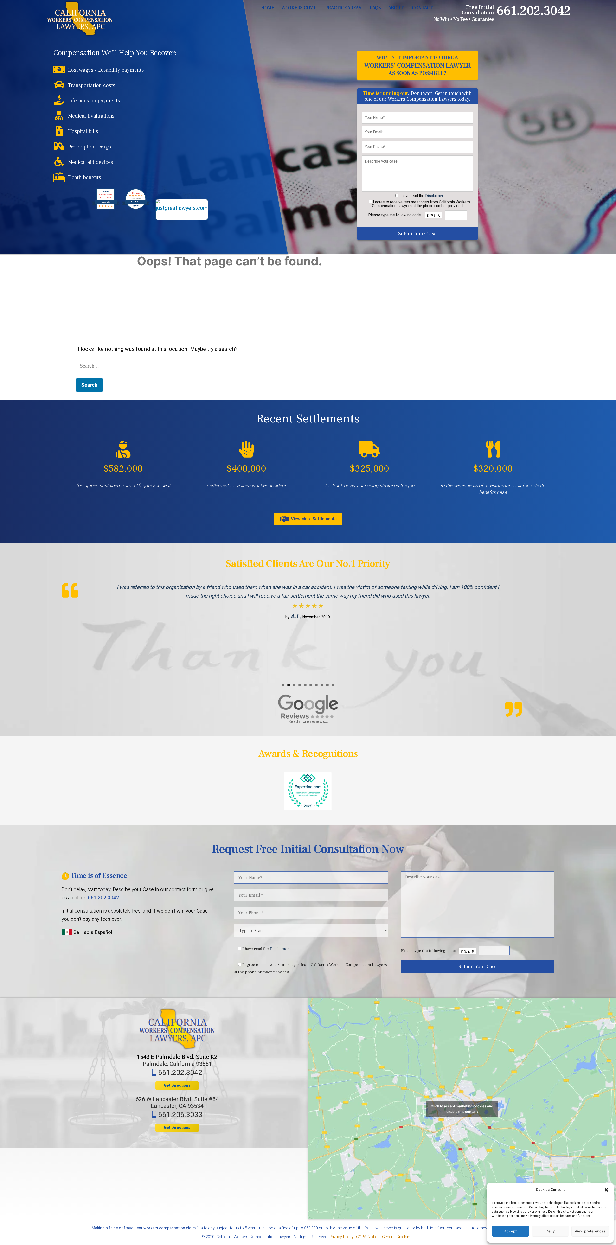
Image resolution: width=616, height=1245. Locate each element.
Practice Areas (343, 8)
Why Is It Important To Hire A (417, 65)
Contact (422, 8)
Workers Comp (298, 8)
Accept (510, 1231)
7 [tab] (316, 685)
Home (267, 8)
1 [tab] (283, 685)
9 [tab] (327, 685)
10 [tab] (333, 685)
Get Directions (177, 1085)
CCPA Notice (367, 1236)
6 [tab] (310, 685)
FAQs (375, 8)
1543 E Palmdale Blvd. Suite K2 (177, 1056)
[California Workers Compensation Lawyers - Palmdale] (80, 19)
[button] (606, 1190)
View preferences (590, 1231)
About (396, 8)
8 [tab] (322, 685)
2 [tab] (288, 685)
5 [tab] (305, 685)
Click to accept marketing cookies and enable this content (462, 1109)
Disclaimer (434, 195)
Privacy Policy (341, 1236)
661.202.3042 (533, 11)
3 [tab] (294, 685)
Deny (550, 1231)
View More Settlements (313, 518)
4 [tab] (299, 685)
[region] (308, 631)
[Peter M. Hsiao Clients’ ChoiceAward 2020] (105, 208)
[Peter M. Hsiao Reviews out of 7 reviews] (135, 208)
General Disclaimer (398, 1236)
